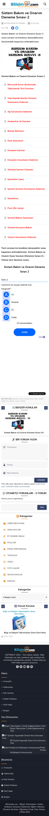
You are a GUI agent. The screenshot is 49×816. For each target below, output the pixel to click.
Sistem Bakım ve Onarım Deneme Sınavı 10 (23, 432)
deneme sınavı (18, 399)
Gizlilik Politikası (10, 699)
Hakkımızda (8, 687)
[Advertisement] (24, 365)
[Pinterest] (28, 666)
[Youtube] (24, 666)
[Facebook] (17, 666)
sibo (36, 399)
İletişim (6, 710)
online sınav (28, 399)
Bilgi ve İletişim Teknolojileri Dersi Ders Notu (25, 632)
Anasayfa (7, 681)
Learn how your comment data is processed (23, 485)
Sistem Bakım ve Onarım (14, 23)
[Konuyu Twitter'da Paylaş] (16, 28)
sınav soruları (20, 401)
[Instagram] (31, 666)
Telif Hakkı (7, 704)
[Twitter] (21, 666)
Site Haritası (8, 693)
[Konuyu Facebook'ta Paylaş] (12, 28)
